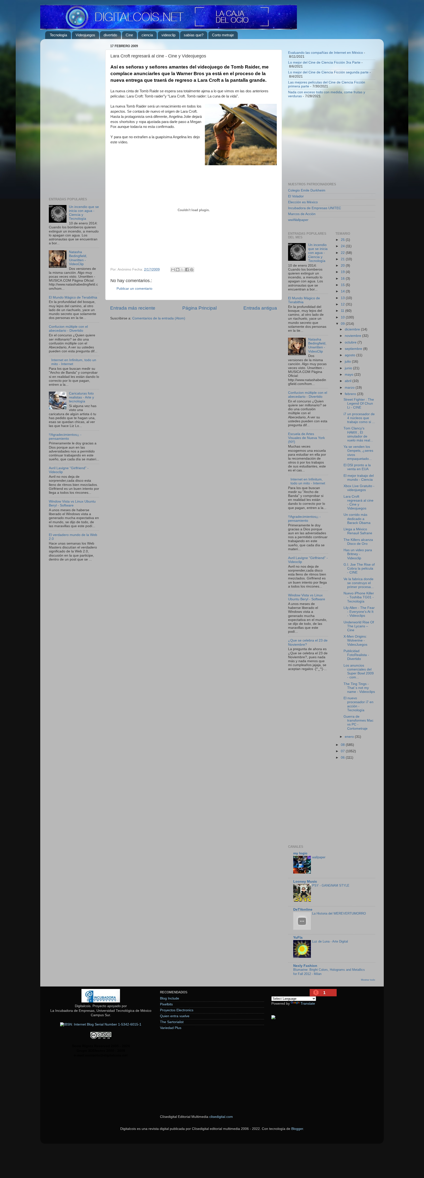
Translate (308, 1003)
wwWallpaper (298, 220)
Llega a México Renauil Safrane (358, 531)
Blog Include (169, 998)
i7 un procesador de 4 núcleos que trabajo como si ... (359, 418)
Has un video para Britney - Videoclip (358, 554)
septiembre (354, 349)
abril (348, 381)
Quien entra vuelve (174, 1016)
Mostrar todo (368, 979)
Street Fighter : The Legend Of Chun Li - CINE (359, 403)
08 (343, 745)
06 (343, 757)
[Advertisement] (74, 116)
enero (350, 737)
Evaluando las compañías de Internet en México (325, 53)
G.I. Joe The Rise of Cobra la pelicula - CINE (359, 568)
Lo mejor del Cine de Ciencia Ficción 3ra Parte (324, 62)
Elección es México (303, 202)
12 (343, 304)
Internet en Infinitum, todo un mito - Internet (308, 481)
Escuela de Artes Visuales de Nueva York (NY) (306, 438)
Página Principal (199, 308)
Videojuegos (85, 35)
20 (343, 265)
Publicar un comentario (134, 288)
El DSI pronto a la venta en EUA (357, 467)
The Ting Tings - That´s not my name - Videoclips (359, 688)
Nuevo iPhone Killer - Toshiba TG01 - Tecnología (359, 597)
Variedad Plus (170, 1028)
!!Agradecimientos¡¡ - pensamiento (65, 436)
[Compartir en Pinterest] (191, 269)
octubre (351, 342)
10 (343, 317)
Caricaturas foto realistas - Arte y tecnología (81, 397)
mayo (349, 374)
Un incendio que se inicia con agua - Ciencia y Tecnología (318, 253)
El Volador (296, 196)
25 (343, 240)
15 (343, 285)
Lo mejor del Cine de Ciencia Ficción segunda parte (328, 72)
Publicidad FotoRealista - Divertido (356, 655)
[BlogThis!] (177, 269)
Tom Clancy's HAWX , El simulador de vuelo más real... (358, 434)
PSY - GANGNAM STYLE (330, 885)
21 (343, 259)
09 (343, 324)
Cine (129, 35)
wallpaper (318, 857)
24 (343, 246)
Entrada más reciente (132, 308)
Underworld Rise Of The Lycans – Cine (359, 626)
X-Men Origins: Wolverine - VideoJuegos (355, 640)
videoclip (168, 35)
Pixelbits (166, 1004)
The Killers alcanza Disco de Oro (358, 542)
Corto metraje (223, 35)
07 (343, 751)
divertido (110, 35)
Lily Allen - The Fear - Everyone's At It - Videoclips (359, 611)
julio (348, 361)
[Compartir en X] (182, 269)
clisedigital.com (221, 1117)
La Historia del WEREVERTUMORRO (339, 913)
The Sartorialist (172, 1022)
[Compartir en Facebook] (187, 269)
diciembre (353, 329)
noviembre (353, 336)
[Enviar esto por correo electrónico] (173, 269)
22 (343, 253)
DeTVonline (302, 909)
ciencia (147, 35)
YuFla (298, 937)
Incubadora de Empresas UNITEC (314, 208)
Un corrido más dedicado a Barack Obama (357, 518)
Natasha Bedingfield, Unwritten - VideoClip (78, 258)
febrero (351, 394)
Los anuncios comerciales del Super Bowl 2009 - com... (359, 671)
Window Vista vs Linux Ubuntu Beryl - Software (72, 503)
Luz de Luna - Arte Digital (330, 941)
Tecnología (58, 35)
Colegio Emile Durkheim (306, 190)
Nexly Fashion (305, 966)
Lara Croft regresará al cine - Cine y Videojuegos (358, 502)
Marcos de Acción (302, 214)
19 (343, 272)
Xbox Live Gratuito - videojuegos (359, 488)
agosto (350, 355)
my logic (300, 853)
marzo (350, 387)
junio (349, 368)
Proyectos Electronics (176, 1010)
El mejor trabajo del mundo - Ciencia (359, 477)
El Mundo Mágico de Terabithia (73, 297)
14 (343, 291)
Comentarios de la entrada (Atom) (158, 318)
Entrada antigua (260, 308)
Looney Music (305, 881)
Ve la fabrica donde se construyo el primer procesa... (359, 583)
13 (343, 298)
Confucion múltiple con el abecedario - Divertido (68, 328)
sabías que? (193, 35)
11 (343, 311)
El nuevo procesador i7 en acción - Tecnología (358, 704)
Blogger (297, 1129)
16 (343, 278)
